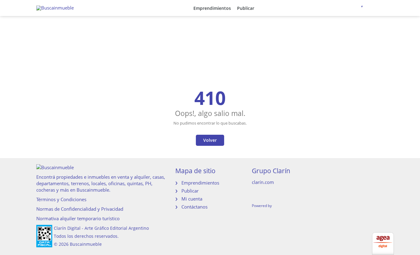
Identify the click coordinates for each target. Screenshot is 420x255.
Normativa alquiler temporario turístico (78, 218)
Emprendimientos (212, 8)
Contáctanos (194, 207)
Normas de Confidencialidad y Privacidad (79, 209)
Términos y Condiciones (61, 199)
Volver (210, 140)
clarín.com (263, 182)
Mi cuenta (191, 199)
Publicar (245, 8)
